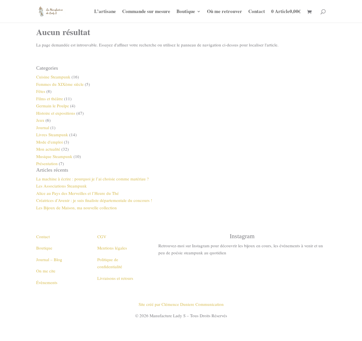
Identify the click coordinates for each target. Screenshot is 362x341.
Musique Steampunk (54, 156)
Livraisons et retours (115, 278)
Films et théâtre (49, 98)
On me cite (45, 271)
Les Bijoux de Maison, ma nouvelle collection (76, 207)
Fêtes (40, 91)
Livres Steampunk (52, 134)
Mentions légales (112, 248)
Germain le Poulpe (52, 105)
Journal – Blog (49, 259)
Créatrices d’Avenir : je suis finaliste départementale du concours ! (94, 200)
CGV (101, 236)
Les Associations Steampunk (61, 186)
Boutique (185, 12)
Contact (256, 12)
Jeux (40, 120)
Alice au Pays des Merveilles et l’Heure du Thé (77, 193)
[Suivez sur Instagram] (242, 269)
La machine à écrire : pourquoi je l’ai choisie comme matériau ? (92, 179)
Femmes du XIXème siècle (60, 84)
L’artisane (105, 12)
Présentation (47, 163)
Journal (42, 127)
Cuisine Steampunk (53, 77)
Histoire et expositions (55, 113)
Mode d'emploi (49, 142)
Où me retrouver (224, 12)
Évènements (46, 282)
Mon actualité (48, 149)
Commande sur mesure (146, 12)
